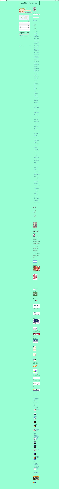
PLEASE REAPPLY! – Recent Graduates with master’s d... (36, 188)
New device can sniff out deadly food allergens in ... (36, 142)
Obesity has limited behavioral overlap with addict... (36, 187)
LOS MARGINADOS (35, 401)
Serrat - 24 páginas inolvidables (37, 449)
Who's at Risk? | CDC (35, 159)
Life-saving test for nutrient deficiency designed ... (36, 167)
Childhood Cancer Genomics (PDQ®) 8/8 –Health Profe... (36, 45)
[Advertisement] (24, 41)
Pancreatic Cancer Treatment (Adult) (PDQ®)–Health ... (36, 38)
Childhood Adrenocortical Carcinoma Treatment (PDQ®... (36, 42)
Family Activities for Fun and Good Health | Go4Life (36, 78)
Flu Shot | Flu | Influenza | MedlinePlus (36, 81)
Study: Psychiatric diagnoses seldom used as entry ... (36, 201)
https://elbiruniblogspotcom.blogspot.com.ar (25, 12)
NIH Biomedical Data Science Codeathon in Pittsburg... (36, 84)
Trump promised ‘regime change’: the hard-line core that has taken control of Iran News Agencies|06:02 (36, 402)
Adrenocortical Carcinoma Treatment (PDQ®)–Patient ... (36, 70)
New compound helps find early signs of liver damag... (36, 194)
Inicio (26, 45)
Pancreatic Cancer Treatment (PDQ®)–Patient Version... (36, 36)
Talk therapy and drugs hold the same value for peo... (36, 184)
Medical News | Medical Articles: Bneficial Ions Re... (36, 136)
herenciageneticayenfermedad (36, 398)
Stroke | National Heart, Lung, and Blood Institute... (37, 110)
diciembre (35, 29)
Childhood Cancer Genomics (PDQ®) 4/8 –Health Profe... (36, 50)
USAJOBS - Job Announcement (36, 107)
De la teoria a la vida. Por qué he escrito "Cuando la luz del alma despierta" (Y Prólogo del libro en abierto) (37, 426)
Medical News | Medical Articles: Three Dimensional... (36, 132)
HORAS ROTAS (35, 420)
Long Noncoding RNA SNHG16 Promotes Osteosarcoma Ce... (36, 179)
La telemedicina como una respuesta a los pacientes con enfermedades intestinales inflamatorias (37, 430)
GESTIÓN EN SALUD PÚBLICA (36, 393)
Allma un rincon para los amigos (36, 472)
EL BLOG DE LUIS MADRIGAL (35, 433)
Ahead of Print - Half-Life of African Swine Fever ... (36, 122)
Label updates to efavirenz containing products (36, 93)
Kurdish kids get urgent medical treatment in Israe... (36, 143)
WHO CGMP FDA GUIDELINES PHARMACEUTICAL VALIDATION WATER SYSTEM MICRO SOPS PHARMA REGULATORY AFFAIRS (36, 436)
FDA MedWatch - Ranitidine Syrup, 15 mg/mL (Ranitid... (36, 165)
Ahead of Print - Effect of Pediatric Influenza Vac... (37, 124)
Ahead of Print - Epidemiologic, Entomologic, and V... (36, 115)
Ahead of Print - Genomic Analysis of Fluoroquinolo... (37, 118)
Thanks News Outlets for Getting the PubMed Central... (36, 105)
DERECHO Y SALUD (35, 416)
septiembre (35, 204)
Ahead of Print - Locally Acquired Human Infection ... (36, 126)
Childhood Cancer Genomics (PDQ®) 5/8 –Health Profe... (36, 49)
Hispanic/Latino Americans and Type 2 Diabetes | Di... (36, 156)
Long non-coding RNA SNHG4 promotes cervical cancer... (36, 177)
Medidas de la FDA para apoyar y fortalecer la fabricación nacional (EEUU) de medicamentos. (36, 399)
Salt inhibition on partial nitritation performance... (36, 181)
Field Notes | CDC (35, 75)
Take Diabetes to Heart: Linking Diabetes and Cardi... (36, 112)
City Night (36, 445)
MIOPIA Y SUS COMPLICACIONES (37, 441)
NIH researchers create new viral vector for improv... (36, 89)
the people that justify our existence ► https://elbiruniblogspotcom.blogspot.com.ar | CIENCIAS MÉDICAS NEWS (24, 8)
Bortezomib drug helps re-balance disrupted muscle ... (36, 197)
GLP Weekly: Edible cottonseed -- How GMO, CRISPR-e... (37, 138)
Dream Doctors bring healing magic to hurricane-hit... (36, 139)
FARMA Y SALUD (35, 463)
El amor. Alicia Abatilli (37, 409)
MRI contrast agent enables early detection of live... (36, 131)
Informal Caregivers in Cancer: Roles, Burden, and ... (36, 40)
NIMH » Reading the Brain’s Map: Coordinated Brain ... (37, 95)
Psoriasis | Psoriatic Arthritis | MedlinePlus (36, 193)
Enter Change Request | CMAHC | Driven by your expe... (37, 174)
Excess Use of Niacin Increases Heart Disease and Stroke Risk (37, 439)
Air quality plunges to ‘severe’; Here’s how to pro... (36, 160)
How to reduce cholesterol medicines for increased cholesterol (37, 469)
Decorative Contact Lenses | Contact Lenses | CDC (36, 149)
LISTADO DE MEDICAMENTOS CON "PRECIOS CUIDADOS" (36, 464)
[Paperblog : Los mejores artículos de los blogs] (34, 289)
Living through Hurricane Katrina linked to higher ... (36, 203)
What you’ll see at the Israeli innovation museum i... (36, 145)
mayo (34, 207)
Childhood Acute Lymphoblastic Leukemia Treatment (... (36, 56)
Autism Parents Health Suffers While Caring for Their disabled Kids (37, 454)
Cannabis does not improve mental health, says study (36, 133)
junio (34, 206)
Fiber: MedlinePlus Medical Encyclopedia (36, 170)
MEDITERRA (35, 471)
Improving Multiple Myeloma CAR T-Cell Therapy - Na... (36, 98)
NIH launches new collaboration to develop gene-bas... (36, 92)
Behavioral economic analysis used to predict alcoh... (36, 183)
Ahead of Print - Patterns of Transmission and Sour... (36, 119)
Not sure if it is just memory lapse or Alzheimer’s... (36, 162)
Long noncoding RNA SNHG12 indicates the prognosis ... (36, 180)
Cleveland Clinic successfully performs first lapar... (36, 128)
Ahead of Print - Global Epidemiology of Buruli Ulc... (36, 121)
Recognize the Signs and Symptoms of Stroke (36, 191)
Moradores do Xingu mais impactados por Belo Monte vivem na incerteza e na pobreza (36, 462)
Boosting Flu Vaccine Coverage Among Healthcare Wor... (36, 76)
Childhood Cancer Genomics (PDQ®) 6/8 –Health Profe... (36, 47)
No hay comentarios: (22, 35)
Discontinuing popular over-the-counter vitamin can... (36, 200)
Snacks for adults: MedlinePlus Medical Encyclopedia (36, 83)
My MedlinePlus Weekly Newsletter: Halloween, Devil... (36, 106)
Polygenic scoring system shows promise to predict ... (36, 198)
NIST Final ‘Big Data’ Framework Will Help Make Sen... (36, 74)
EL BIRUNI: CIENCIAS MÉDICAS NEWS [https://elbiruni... (36, 33)
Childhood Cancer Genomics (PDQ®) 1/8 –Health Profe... (36, 54)
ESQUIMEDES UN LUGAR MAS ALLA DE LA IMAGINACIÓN (36, 456)
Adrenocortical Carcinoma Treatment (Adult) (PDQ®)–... (36, 71)
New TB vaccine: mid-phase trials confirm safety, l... (36, 135)
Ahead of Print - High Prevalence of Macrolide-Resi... (36, 117)
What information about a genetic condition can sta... (36, 88)
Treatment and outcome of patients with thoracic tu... (37, 176)
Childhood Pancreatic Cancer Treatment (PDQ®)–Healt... (36, 35)
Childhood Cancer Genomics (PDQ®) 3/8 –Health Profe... (36, 52)
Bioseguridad (35, 412)
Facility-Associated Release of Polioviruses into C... (36, 73)
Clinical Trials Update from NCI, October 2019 (36, 86)
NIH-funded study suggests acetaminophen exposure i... (36, 102)
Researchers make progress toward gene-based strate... (37, 186)
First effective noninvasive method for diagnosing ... (36, 166)
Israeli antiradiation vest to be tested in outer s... (36, 146)
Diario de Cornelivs (35, 424)
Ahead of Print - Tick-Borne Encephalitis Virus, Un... (36, 125)
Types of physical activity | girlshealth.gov (36, 147)
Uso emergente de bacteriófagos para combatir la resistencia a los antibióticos (37, 414)
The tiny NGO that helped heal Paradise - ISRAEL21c (36, 140)
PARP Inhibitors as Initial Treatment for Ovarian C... (36, 99)
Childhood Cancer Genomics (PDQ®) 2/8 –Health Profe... (36, 53)
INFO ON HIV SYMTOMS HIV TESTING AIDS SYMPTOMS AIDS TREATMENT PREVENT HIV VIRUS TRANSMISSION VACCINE (36, 467)
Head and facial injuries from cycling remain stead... (36, 129)
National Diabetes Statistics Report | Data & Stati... (36, 152)
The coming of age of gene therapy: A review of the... (36, 91)
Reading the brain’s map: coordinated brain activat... (36, 96)
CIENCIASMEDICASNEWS (29, 2)
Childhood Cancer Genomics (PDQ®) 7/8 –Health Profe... (36, 46)
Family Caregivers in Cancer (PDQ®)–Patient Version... (36, 39)
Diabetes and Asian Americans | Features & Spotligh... (36, 155)
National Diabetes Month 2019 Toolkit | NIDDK (36, 111)
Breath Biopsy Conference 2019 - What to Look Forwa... (36, 163)
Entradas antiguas (30, 45)
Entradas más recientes (21, 45)
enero (34, 210)
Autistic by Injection (35, 452)
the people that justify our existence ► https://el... (36, 31)
